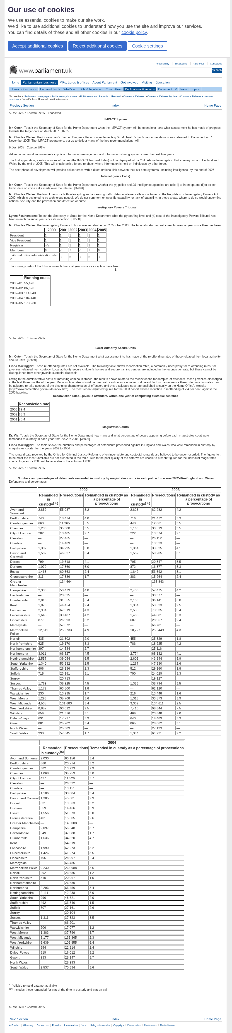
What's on (69, 89)
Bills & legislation (91, 89)
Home (15, 82)
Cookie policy (150, 1025)
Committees (114, 89)
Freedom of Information (65, 1025)
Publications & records (140, 89)
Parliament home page (36, 96)
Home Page (212, 105)
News (184, 89)
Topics (195, 89)
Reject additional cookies (97, 45)
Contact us (216, 63)
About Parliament (104, 82)
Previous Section (22, 105)
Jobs (84, 1025)
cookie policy (134, 32)
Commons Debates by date (162, 96)
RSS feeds (199, 63)
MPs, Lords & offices (74, 82)
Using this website (100, 1025)
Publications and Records (94, 96)
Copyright (118, 1025)
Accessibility (162, 63)
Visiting (147, 82)
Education (162, 82)
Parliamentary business (39, 82)
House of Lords (50, 89)
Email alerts (181, 63)
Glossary (28, 1025)
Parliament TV (167, 89)
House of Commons (24, 89)
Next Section (19, 1019)
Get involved (129, 82)
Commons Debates (134, 96)
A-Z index (14, 1025)
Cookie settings (147, 45)
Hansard (116, 96)
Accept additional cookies (37, 45)
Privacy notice (134, 1025)
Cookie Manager (168, 1025)
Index (115, 105)
